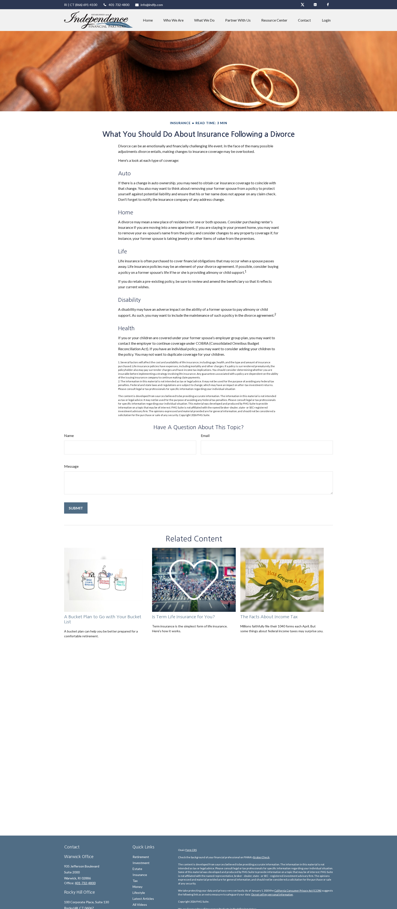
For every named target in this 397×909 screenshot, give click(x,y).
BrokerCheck (261, 857)
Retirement (141, 857)
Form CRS (191, 849)
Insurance (140, 875)
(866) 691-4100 (86, 5)
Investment (141, 863)
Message (71, 466)
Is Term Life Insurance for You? (183, 617)
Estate (137, 869)
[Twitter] (302, 4)
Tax (135, 881)
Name (69, 435)
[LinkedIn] (315, 4)
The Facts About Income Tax (269, 617)
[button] (148, 20)
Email (205, 435)
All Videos (140, 904)
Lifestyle (139, 893)
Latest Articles (143, 899)
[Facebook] (328, 4)
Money (137, 887)
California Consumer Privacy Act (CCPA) (297, 890)
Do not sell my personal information (272, 894)
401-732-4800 (119, 5)
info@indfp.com (152, 5)
